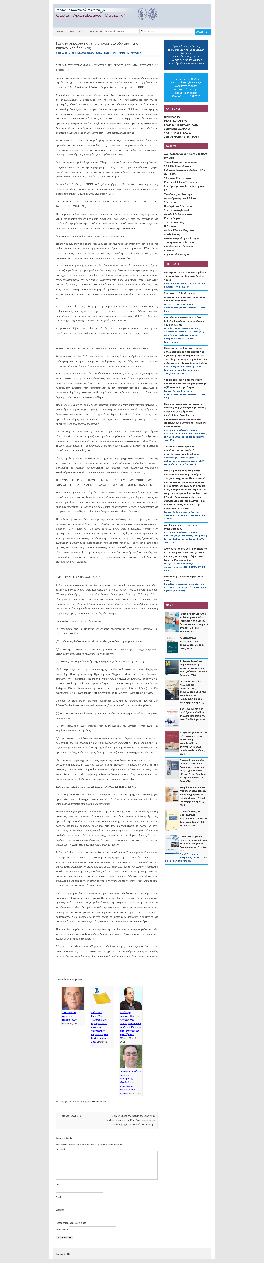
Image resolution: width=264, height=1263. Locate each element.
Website (60, 1210)
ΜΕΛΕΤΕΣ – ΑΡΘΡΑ (175, 120)
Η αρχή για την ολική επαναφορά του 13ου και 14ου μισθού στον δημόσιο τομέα (185, 276)
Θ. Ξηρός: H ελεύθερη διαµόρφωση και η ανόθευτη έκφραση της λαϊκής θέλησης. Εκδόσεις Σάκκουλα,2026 (193, 668)
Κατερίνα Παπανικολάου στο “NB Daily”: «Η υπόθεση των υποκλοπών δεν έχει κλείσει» (184, 321)
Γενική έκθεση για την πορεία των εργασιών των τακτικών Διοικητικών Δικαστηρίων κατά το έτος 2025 (194, 843)
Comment (61, 1149)
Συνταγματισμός (174, 222)
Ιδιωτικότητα (172, 218)
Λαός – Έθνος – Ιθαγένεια (179, 230)
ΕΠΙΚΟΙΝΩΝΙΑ (97, 31)
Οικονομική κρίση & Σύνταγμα (182, 238)
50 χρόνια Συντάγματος (178, 178)
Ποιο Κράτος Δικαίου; (69, 1116)
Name (59, 1184)
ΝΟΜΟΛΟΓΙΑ (172, 116)
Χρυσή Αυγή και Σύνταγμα (179, 242)
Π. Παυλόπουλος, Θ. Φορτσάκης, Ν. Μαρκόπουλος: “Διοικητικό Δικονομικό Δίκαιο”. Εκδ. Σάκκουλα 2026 (193, 818)
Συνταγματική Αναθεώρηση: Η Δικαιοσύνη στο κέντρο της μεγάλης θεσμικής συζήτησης (184, 297)
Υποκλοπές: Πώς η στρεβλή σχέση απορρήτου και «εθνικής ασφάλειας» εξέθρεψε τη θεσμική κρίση (185, 384)
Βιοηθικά (169, 250)
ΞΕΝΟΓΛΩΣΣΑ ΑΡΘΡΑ (177, 128)
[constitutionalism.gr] (108, 22)
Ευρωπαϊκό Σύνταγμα (176, 254)
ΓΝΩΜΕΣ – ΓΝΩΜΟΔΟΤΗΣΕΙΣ (181, 124)
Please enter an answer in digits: (71, 1223)
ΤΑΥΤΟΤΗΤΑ (76, 31)
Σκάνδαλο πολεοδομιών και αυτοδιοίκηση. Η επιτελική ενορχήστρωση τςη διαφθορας (181, 450)
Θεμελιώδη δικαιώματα (178, 214)
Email (59, 1197)
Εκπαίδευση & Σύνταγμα (178, 246)
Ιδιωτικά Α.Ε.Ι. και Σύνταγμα (180, 182)
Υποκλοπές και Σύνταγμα (178, 194)
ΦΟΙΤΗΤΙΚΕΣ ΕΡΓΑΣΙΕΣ (178, 132)
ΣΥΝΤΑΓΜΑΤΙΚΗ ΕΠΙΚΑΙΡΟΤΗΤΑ (183, 136)
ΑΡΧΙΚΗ (60, 31)
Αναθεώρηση (172, 234)
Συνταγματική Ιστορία (177, 210)
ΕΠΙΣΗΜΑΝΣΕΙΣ (99, 1102)
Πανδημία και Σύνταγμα (178, 206)
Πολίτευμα (170, 226)
